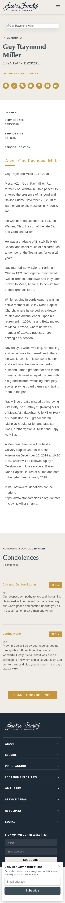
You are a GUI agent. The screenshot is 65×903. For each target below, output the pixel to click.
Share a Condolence (32, 695)
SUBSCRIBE (31, 859)
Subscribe (32, 890)
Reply (55, 585)
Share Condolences (20, 73)
